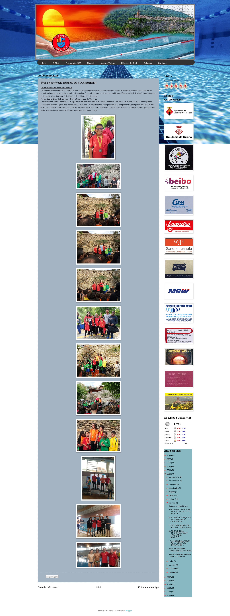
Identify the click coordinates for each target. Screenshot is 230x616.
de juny (172, 499)
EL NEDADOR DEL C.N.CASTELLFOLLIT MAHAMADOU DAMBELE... (178, 534)
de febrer (172, 569)
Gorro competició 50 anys (178, 506)
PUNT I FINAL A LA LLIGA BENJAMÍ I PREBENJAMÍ (180, 526)
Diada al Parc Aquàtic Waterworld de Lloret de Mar (180, 550)
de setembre (174, 488)
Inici (98, 587)
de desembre (174, 477)
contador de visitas (171, 80)
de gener (172, 572)
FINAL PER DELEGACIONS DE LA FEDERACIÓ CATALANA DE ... (180, 519)
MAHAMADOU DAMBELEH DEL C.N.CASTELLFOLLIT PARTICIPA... (180, 512)
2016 (169, 581)
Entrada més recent (48, 587)
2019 (169, 470)
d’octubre (173, 484)
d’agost (172, 492)
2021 (169, 463)
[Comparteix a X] (52, 576)
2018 (169, 474)
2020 (169, 467)
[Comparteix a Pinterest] (57, 576)
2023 (169, 455)
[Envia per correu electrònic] (47, 576)
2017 (169, 577)
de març (172, 565)
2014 (169, 588)
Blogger (129, 611)
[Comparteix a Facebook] (54, 576)
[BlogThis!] (49, 576)
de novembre (174, 481)
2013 (169, 592)
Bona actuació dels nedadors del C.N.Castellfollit (180, 555)
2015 (169, 584)
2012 (169, 596)
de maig (172, 503)
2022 (169, 459)
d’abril (171, 561)
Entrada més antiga (148, 587)
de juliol (172, 495)
